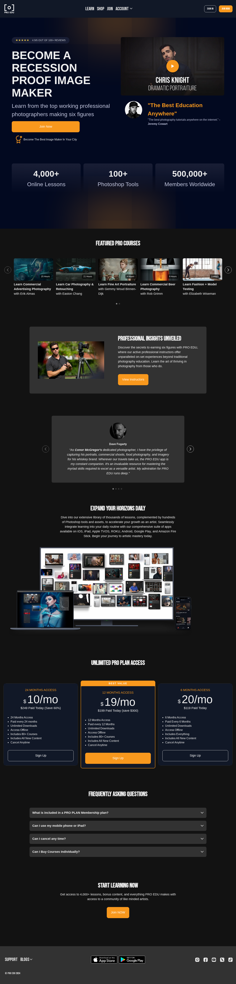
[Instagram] (197, 960)
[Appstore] (104, 960)
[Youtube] (214, 960)
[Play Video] (172, 66)
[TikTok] (230, 960)
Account (122, 9)
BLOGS (25, 959)
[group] (75, 269)
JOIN (110, 9)
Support (11, 959)
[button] (228, 269)
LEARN (89, 9)
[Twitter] (222, 960)
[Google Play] (132, 960)
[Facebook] (206, 960)
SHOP (100, 9)
